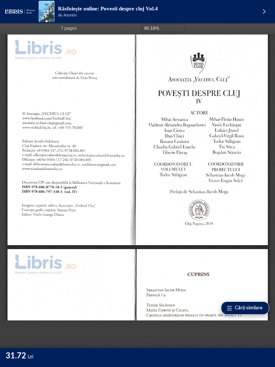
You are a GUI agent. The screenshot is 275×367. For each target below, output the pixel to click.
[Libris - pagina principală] (20, 11)
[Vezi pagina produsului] (46, 11)
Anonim (70, 15)
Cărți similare (248, 308)
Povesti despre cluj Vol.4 (129, 8)
